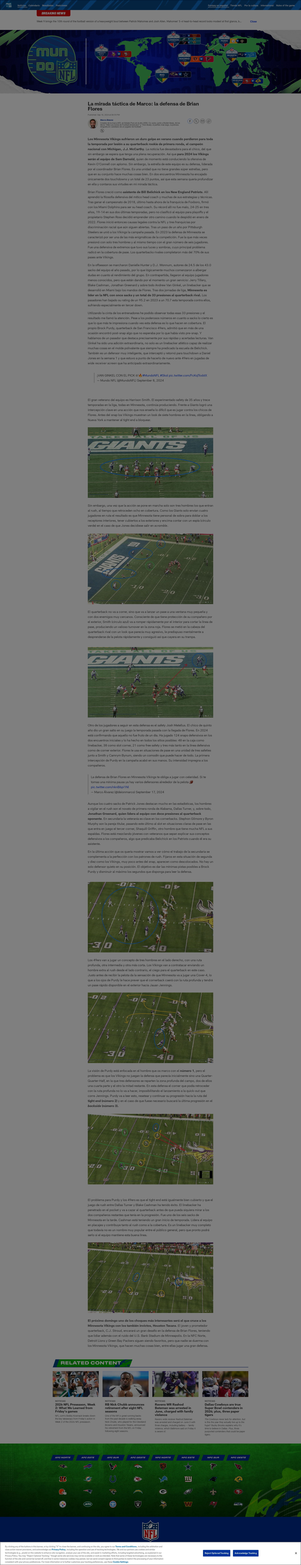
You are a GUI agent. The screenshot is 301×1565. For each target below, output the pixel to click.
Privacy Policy (59, 1549)
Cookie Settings (120, 1561)
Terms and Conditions (126, 1546)
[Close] (296, 1553)
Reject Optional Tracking (217, 1553)
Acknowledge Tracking (246, 1553)
